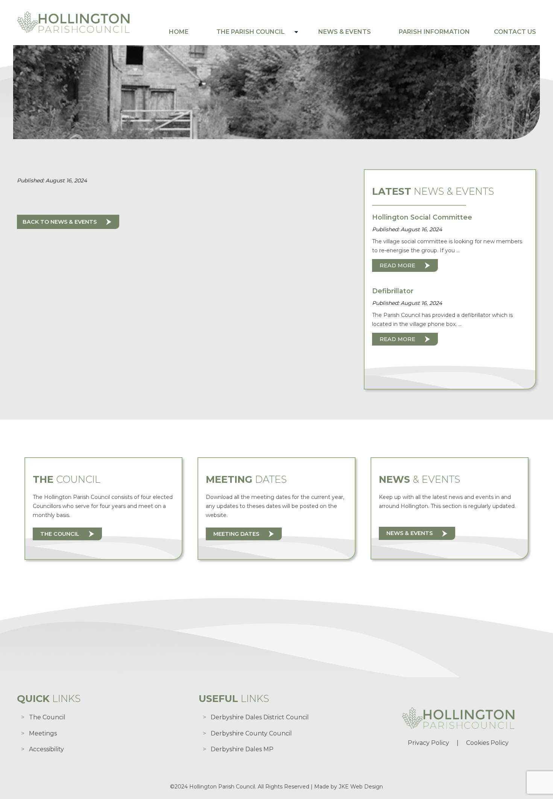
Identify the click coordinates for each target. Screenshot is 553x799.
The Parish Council (250, 31)
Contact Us (515, 31)
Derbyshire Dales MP (242, 749)
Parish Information (434, 31)
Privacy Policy (428, 742)
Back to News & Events (60, 221)
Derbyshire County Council (251, 733)
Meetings (43, 733)
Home (178, 31)
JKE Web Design (361, 786)
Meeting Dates (236, 534)
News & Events (344, 31)
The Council (59, 534)
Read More (397, 265)
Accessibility (46, 749)
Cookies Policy (487, 742)
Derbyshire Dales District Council (260, 717)
